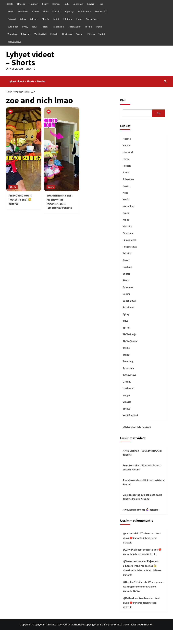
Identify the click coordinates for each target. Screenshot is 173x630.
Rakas (23, 19)
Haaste (9, 3)
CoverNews (129, 624)
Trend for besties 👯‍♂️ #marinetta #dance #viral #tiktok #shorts (142, 570)
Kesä (100, 3)
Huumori (33, 3)
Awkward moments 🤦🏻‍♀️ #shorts (140, 509)
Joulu (66, 3)
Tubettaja (26, 34)
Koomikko (23, 11)
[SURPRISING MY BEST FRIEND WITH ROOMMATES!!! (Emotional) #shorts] (61, 149)
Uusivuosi (67, 34)
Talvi (34, 26)
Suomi (79, 19)
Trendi (99, 26)
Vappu (79, 34)
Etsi (123, 100)
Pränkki (12, 19)
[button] (165, 81)
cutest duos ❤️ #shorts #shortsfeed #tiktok (142, 538)
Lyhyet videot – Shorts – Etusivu (26, 81)
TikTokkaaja (57, 26)
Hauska (21, 3)
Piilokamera (84, 11)
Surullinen (13, 26)
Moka (45, 11)
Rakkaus (34, 19)
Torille (88, 26)
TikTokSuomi (74, 26)
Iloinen (56, 3)
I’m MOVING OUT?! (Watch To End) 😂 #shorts (20, 200)
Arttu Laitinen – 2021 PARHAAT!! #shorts (142, 452)
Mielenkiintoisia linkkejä (137, 427)
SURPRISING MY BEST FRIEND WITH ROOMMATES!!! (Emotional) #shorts (59, 202)
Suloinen (67, 19)
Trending (12, 34)
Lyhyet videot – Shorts (30, 58)
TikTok (44, 26)
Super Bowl (92, 19)
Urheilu (54, 34)
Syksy (25, 26)
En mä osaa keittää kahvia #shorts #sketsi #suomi (142, 467)
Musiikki (56, 11)
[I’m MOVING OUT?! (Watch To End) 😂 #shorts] (23, 149)
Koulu (35, 11)
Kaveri (90, 3)
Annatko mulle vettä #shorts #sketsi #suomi (144, 482)
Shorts (45, 19)
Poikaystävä (101, 11)
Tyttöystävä (40, 34)
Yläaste (91, 34)
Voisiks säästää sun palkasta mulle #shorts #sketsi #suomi (142, 496)
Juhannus (78, 3)
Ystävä (101, 34)
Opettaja (69, 11)
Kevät (11, 11)
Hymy (45, 3)
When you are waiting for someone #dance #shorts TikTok (143, 586)
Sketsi (56, 19)
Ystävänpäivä (14, 41)
